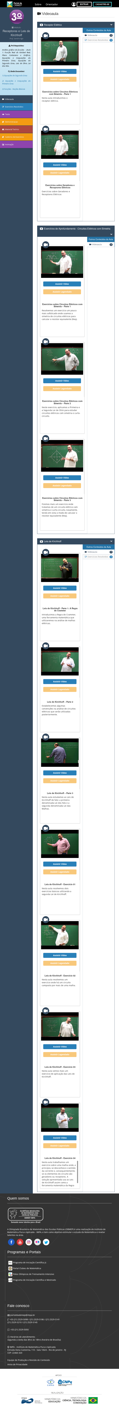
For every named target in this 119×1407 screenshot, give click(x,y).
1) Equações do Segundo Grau (14, 75)
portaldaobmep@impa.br (22, 1315)
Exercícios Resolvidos (14, 106)
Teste (7, 114)
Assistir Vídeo (60, 71)
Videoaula (9, 99)
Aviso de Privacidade (17, 1364)
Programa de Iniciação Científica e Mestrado (34, 1280)
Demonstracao (11, 121)
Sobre (38, 4)
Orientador (52, 4)
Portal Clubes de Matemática (26, 1268)
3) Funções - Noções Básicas (13, 89)
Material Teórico (12, 129)
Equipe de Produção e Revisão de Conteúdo (28, 1360)
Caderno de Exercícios (14, 137)
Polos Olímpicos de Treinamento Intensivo (33, 1274)
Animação (9, 144)
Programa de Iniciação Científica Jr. (29, 1262)
